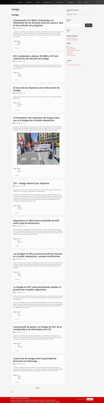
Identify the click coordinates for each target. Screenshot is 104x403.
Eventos (38, 2)
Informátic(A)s (47, 2)
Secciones (20, 2)
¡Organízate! (70, 2)
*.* (14, 2)
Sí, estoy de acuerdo (81, 399)
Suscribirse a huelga (12, 391)
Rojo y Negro (70, 47)
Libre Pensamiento (71, 48)
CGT (68, 45)
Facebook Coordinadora (72, 39)
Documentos (29, 2)
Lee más (17, 48)
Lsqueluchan (70, 53)
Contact (86, 2)
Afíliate (79, 2)
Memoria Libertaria (71, 55)
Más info (58, 401)
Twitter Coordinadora (72, 38)
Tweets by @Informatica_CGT (74, 64)
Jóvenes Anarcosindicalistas (73, 50)
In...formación (70, 52)
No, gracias (90, 399)
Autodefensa (59, 2)
